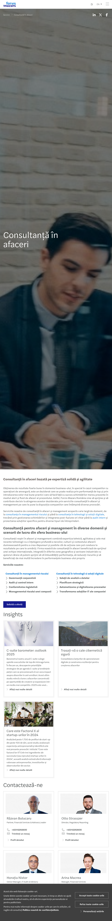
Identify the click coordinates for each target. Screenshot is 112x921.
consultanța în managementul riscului (26, 514)
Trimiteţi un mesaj (20, 833)
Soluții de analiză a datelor (74, 578)
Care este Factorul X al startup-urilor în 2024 (23, 732)
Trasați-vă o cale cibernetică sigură (81, 652)
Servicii (6, 14)
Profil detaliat (17, 839)
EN (98, 4)
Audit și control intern (21, 582)
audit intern (98, 517)
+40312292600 (19, 829)
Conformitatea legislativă (23, 587)
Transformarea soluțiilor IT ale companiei (83, 591)
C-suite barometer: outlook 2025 (26, 652)
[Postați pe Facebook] (107, 14)
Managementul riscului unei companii (30, 591)
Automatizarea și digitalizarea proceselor (83, 587)
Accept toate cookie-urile (91, 895)
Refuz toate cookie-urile (92, 904)
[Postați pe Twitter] (100, 14)
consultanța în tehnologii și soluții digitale (81, 514)
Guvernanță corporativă (22, 578)
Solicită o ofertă (14, 604)
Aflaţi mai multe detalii (21, 689)
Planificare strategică (72, 582)
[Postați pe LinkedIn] (94, 14)
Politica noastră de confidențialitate (41, 909)
